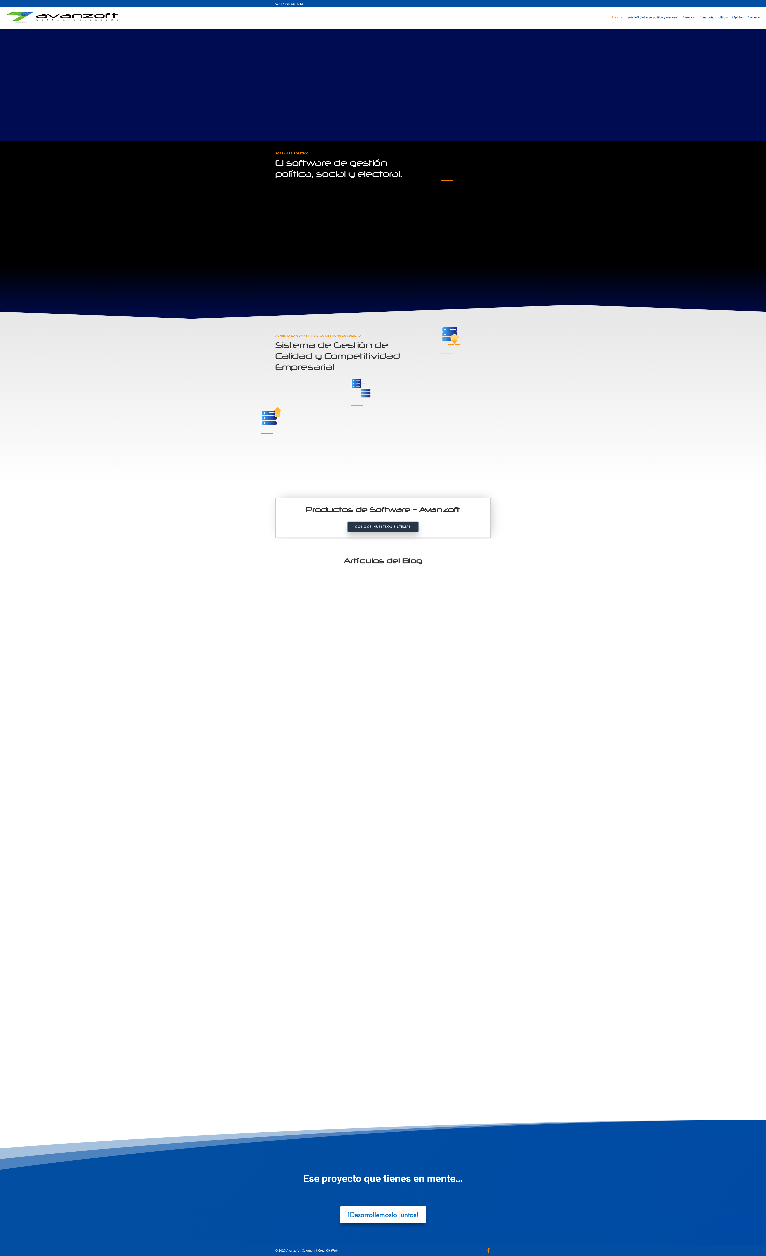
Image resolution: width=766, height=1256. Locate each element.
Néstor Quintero (292, 727)
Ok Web (332, 1250)
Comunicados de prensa (377, 727)
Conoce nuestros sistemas (383, 527)
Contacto (754, 17)
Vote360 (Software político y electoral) (653, 17)
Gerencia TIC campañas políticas (705, 17)
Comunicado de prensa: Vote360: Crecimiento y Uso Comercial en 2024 (336, 902)
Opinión (737, 17)
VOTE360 (398, 727)
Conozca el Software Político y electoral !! (317, 100)
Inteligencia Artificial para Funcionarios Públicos (317, 1083)
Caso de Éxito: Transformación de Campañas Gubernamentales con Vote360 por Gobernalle (353, 721)
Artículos (357, 727)
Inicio (615, 17)
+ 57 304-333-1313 (290, 4)
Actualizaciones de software (335, 727)
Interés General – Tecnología (348, 1089)
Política (370, 1089)
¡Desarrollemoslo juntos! (383, 1214)
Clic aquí (270, 287)
